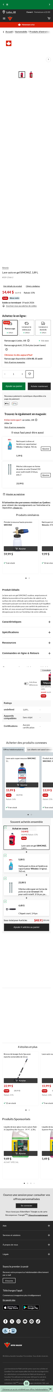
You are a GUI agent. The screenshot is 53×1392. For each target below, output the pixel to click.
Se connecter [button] (26, 1206)
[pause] (7, 4)
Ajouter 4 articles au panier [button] (26, 927)
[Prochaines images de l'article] (48, 59)
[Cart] (49, 18)
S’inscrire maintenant (38, 1215)
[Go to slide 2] (31, 74)
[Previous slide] (3, 4)
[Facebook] (5, 1321)
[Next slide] (49, 4)
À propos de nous (10, 1245)
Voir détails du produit (12, 286)
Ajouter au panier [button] (14, 386)
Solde (5, 298)
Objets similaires (33, 286)
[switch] (27, 683)
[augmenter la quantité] (4, 374)
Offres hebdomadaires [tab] (13, 749)
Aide (5, 1226)
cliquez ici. (17, 507)
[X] (12, 1321)
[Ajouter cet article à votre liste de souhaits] (30, 374)
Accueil (9, 31)
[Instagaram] (18, 1321)
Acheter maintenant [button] (39, 386)
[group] (11, 794)
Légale (6, 1254)
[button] (27, 340)
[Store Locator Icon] (3, 12)
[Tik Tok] (38, 1321)
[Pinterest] (31, 1321)
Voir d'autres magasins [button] (14, 362)
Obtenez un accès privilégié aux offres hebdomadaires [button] (25, 1389)
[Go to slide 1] (22, 74)
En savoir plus (9, 1300)
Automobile (21, 31)
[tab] (10, 327)
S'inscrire (9, 1281)
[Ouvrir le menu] (4, 19)
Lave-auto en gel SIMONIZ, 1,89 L (20, 272)
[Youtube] (25, 1321)
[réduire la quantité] (22, 374)
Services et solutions (11, 1235)
